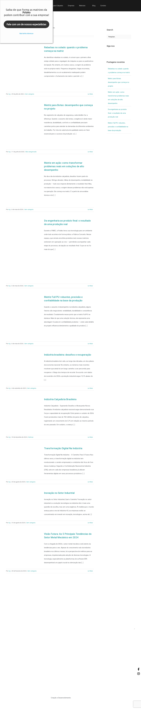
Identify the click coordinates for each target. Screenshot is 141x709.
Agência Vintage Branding (80, 698)
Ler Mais (90, 94)
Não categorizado (31, 152)
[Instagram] (111, 52)
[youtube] (28, 636)
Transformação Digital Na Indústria (63, 448)
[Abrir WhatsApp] (135, 703)
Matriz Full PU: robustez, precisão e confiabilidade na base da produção (118, 126)
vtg (9, 94)
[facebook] (8, 636)
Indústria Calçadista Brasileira (60, 399)
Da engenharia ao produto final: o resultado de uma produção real (117, 113)
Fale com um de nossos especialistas (26, 24)
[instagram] (21, 636)
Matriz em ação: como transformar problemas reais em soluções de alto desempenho (64, 166)
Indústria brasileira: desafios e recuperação (67, 354)
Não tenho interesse (26, 33)
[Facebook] (107, 52)
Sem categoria (29, 94)
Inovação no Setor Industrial (59, 493)
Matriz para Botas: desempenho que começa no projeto (118, 82)
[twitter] (15, 636)
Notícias (30, 437)
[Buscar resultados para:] (117, 37)
